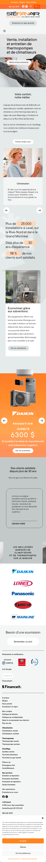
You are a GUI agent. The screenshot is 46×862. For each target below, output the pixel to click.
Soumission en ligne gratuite (23, 23)
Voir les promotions (23, 450)
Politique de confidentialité (29, 859)
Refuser (23, 847)
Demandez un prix (23, 641)
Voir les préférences (23, 853)
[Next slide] (39, 210)
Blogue (22, 2)
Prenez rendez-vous (23, 142)
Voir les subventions (18, 348)
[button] (43, 818)
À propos (14, 2)
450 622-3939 (14, 6)
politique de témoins (14, 859)
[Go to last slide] (6, 210)
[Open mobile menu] (4, 31)
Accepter (23, 841)
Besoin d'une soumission (18, 62)
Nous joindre (31, 2)
